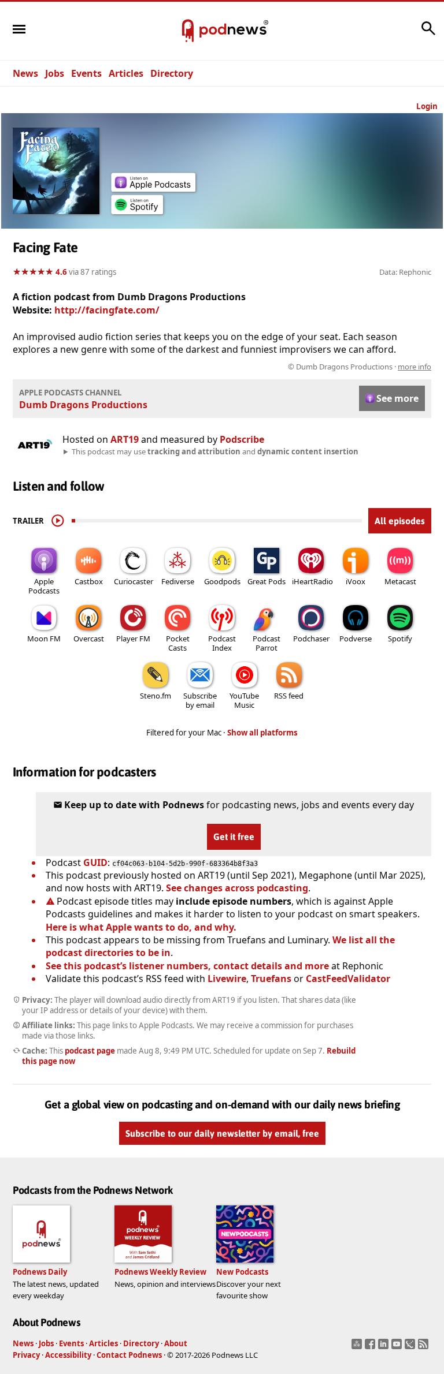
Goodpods (222, 581)
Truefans (271, 978)
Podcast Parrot (266, 643)
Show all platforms (262, 732)
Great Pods (266, 581)
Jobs (54, 73)
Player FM (133, 638)
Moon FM (44, 638)
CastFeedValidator (348, 978)
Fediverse (177, 581)
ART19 (124, 439)
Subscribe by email (200, 700)
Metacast (400, 581)
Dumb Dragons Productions (83, 404)
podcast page (90, 1051)
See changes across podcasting (237, 888)
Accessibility (68, 1355)
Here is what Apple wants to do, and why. (141, 927)
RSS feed (289, 695)
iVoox (355, 581)
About (175, 1343)
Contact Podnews (129, 1355)
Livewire (227, 978)
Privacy (26, 1355)
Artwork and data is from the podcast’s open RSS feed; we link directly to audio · (248, 366)
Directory (171, 73)
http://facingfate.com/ (107, 310)
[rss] (424, 1347)
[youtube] (398, 1347)
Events (86, 73)
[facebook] (371, 1347)
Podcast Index (222, 643)
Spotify (400, 638)
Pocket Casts (178, 643)
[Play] (58, 520)
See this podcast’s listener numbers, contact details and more (187, 965)
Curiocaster (133, 581)
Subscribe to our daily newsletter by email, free (222, 1133)
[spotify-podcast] (137, 210)
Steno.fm (155, 695)
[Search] (428, 34)
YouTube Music (244, 700)
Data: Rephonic (405, 272)
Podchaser (311, 638)
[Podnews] (187, 31)
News (25, 73)
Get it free (233, 836)
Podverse (355, 638)
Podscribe (242, 439)
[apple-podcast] (153, 188)
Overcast (88, 638)
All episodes (400, 521)
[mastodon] (358, 1347)
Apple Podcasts (44, 586)
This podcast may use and (215, 451)
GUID (95, 862)
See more (397, 398)
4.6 (61, 272)
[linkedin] (384, 1347)
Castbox (89, 581)
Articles (126, 73)
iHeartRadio (312, 581)
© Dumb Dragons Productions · (359, 366)
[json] (411, 1347)
